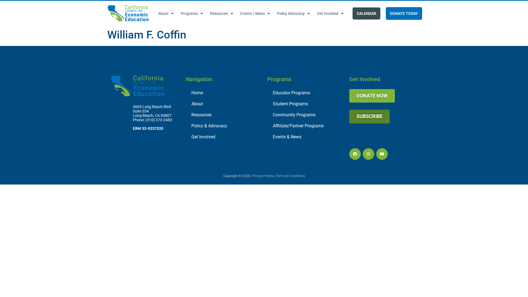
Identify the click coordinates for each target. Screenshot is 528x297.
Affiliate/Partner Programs (298, 125)
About (163, 13)
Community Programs (294, 114)
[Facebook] (355, 154)
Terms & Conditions (290, 176)
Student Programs (290, 103)
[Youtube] (382, 154)
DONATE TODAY (404, 13)
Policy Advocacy (291, 13)
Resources (219, 13)
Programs (189, 13)
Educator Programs (291, 92)
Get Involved (327, 13)
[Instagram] (368, 154)
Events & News (287, 136)
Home (197, 92)
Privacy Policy (263, 176)
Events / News (252, 13)
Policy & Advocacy (209, 125)
